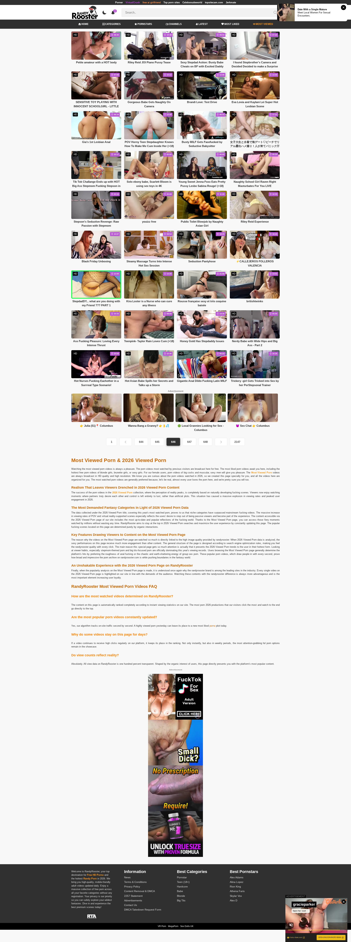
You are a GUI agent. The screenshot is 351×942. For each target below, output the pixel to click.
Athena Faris (237, 891)
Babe (180, 891)
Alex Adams (236, 877)
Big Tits (181, 900)
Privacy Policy (132, 886)
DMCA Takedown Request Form (142, 909)
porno (212, 625)
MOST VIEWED (264, 24)
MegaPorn (173, 926)
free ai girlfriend (152, 2)
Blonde (181, 895)
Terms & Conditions (135, 881)
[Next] (221, 442)
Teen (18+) (183, 881)
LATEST (203, 24)
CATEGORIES (113, 24)
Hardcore (182, 886)
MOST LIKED (231, 24)
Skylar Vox (236, 895)
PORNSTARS (144, 24)
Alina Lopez (236, 881)
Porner (119, 2)
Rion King (235, 886)
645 (157, 441)
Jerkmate (231, 2)
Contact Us (130, 905)
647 (189, 441)
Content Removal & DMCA (139, 891)
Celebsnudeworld (192, 2)
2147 (237, 441)
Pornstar (182, 877)
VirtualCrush (133, 2)
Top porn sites (171, 2)
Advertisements (133, 900)
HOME (84, 24)
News (127, 877)
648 (205, 441)
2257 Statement (133, 895)
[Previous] (125, 442)
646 (173, 441)
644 (141, 441)
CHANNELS (175, 24)
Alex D (233, 900)
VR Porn (162, 926)
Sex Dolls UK (186, 926)
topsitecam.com (214, 2)
